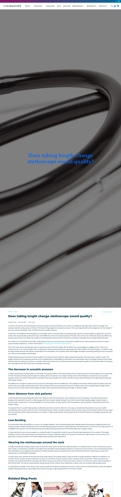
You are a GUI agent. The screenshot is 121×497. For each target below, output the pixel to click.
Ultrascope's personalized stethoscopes (57, 343)
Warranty (92, 6)
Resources (77, 6)
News (15, 311)
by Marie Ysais (12, 322)
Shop (27, 6)
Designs (38, 6)
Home (10, 311)
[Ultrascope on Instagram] (119, 1)
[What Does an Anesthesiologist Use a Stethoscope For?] (60, 488)
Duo (59, 6)
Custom (66, 6)
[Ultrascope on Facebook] (116, 1)
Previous (106, 312)
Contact (103, 6)
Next (111, 312)
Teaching (50, 6)
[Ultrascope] (12, 6)
